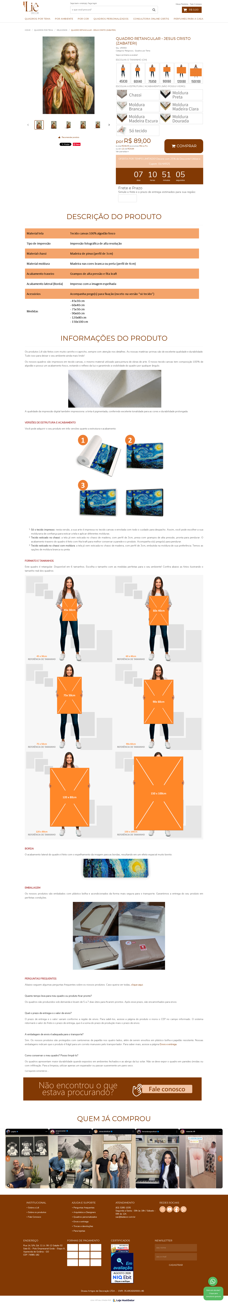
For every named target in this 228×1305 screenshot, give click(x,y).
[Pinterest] (183, 1209)
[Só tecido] (137, 130)
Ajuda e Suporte (84, 1203)
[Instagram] (162, 1209)
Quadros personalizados (111, 19)
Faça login (92, 3)
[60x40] (138, 73)
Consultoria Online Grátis (151, 19)
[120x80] (181, 73)
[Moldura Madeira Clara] (181, 106)
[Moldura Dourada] (181, 118)
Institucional (36, 1203)
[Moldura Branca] (137, 106)
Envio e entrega (168, 1044)
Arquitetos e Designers (85, 1212)
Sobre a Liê (33, 1208)
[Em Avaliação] (132, 1268)
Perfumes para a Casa (188, 19)
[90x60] (167, 73)
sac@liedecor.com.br (125, 1217)
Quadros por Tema (37, 19)
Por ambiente (64, 19)
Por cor (83, 19)
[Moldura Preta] (181, 94)
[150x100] (196, 73)
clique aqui (137, 985)
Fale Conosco (196, 4)
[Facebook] (176, 1209)
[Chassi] (137, 94)
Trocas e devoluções (83, 1226)
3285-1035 (123, 1208)
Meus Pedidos (182, 4)
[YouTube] (169, 1209)
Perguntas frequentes (84, 1208)
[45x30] (123, 73)
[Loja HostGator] (122, 1300)
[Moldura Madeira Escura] (137, 118)
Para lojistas (79, 1231)
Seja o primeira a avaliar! (127, 55)
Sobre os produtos (37, 1212)
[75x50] (152, 73)
